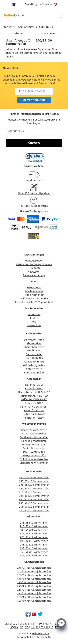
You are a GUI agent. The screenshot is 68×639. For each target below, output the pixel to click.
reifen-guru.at (40, 633)
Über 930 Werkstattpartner (34, 193)
